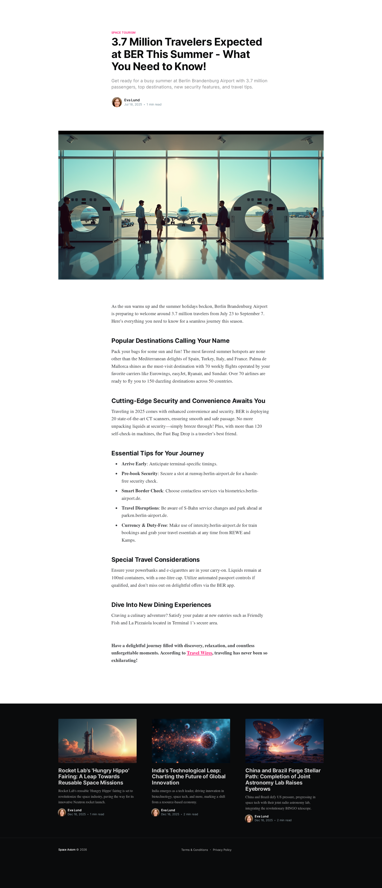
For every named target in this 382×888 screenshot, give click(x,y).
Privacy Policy (222, 850)
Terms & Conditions (194, 850)
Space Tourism (123, 32)
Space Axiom (66, 849)
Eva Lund (132, 100)
